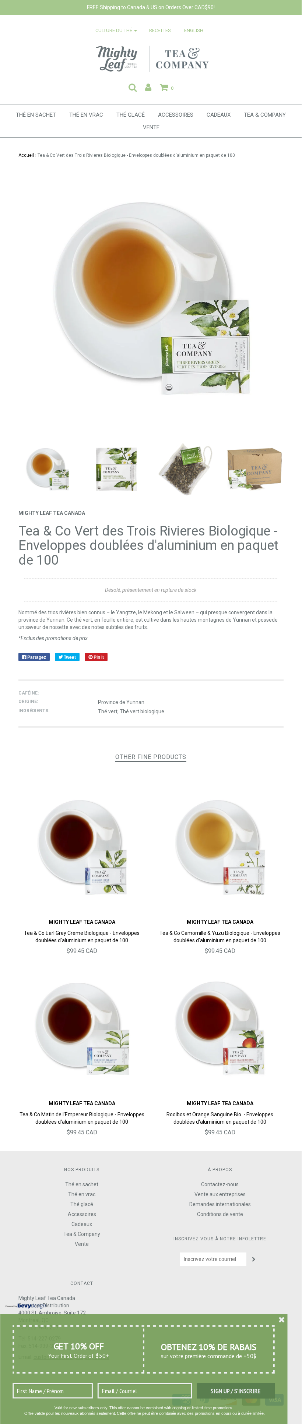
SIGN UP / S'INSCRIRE (235, 1390)
